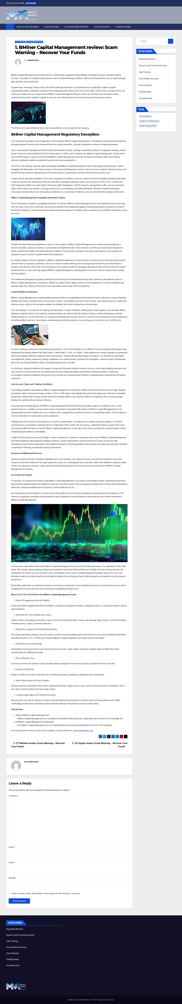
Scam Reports (102, 27)
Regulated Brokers (28, 27)
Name (12, 847)
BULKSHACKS (145, 116)
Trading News (123, 27)
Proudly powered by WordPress (78, 1000)
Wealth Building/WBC (148, 126)
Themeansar (109, 1000)
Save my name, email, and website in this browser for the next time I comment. (46, 893)
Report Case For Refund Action (153, 66)
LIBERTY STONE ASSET (149, 121)
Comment (13, 796)
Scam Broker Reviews (77, 27)
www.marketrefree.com (83, 730)
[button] (174, 27)
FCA (42, 128)
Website (12, 878)
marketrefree (33, 60)
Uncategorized (145, 98)
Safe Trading (51, 27)
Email (12, 862)
